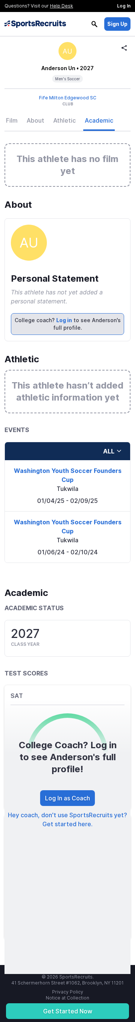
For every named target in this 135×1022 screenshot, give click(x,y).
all (108, 451)
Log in (64, 320)
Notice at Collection (67, 998)
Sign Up (117, 24)
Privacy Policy (67, 992)
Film (12, 120)
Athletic (64, 120)
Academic (99, 120)
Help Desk (61, 6)
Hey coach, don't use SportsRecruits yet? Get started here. (67, 819)
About (35, 120)
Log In (123, 6)
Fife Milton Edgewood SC (67, 98)
